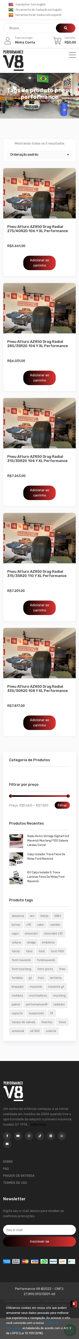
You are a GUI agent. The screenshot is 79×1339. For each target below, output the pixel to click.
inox (41, 978)
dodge (31, 942)
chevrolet (31, 933)
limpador (18, 986)
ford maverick (21, 960)
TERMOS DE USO (15, 1183)
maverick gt (56, 986)
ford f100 (57, 951)
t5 (51, 1013)
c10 (28, 924)
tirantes (46, 1022)
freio (62, 969)
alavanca (18, 916)
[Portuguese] (11, 10)
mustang (59, 995)
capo (15, 933)
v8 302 (35, 1031)
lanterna (56, 978)
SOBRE (8, 1161)
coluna (16, 942)
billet (57, 916)
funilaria (17, 978)
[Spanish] (11, 15)
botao (16, 924)
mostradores (38, 995)
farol (29, 951)
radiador (59, 1004)
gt (30, 978)
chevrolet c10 (53, 933)
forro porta (45, 969)
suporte (17, 1013)
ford (41, 951)
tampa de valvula (23, 1022)
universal (18, 1031)
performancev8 (36, 1004)
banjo (44, 916)
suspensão (36, 1013)
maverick (36, 986)
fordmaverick (46, 960)
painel (16, 1004)
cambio (55, 924)
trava (62, 1022)
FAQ (6, 1168)
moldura (17, 995)
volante (51, 1031)
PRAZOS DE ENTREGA (18, 1176)
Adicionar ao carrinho (39, 262)
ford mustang (21, 969)
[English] (11, 5)
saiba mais (38, 1124)
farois (16, 951)
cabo (40, 924)
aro (32, 916)
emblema (48, 942)
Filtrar (62, 805)
